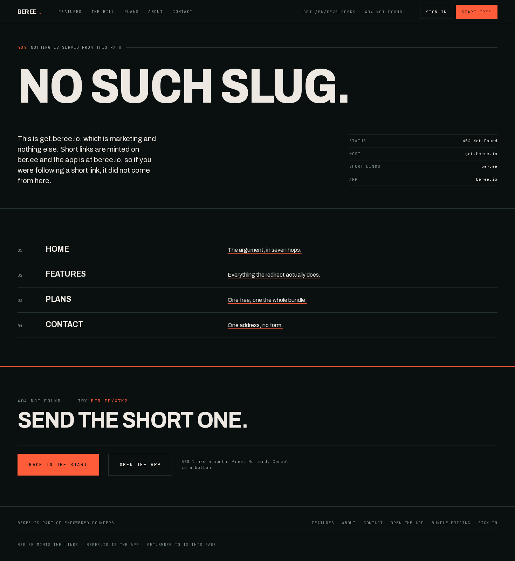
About (155, 11)
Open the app (140, 465)
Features (70, 11)
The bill (103, 11)
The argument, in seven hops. (265, 250)
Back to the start (58, 465)
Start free (477, 11)
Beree (29, 11)
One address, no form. (255, 325)
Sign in (436, 11)
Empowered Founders (89, 522)
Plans (131, 11)
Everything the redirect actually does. (274, 275)
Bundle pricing (451, 522)
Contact (182, 11)
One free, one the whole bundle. (267, 300)
